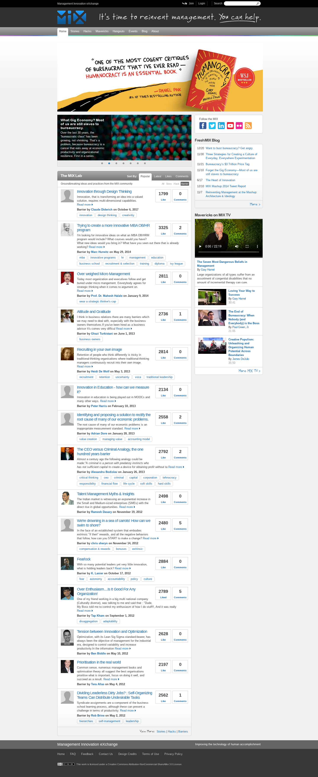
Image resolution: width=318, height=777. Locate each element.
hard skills (164, 483)
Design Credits (127, 754)
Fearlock (83, 559)
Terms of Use (150, 754)
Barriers (183, 731)
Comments (182, 176)
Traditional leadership (159, 377)
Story (169, 183)
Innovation (85, 215)
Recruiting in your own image (99, 349)
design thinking (107, 215)
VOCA (138, 377)
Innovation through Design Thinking (104, 191)
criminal (119, 477)
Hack (176, 183)
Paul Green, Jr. (240, 327)
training (144, 263)
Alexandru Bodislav (104, 472)
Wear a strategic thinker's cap (97, 301)
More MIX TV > (249, 370)
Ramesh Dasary (101, 512)
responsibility (87, 483)
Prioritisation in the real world (99, 662)
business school (89, 263)
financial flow (109, 483)
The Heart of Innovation (220, 180)
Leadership (132, 721)
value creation (88, 439)
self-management (109, 721)
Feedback (87, 754)
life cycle (129, 483)
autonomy (96, 579)
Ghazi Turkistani (102, 333)
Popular (145, 176)
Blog (144, 31)
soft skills (146, 483)
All (163, 183)
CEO (106, 477)
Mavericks (102, 31)
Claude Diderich (101, 209)
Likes (168, 176)
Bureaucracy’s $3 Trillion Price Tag (227, 164)
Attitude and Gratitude (94, 312)
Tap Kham (97, 615)
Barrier (184, 183)
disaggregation (88, 621)
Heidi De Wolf (100, 371)
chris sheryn (99, 543)
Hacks (88, 31)
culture (148, 579)
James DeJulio (240, 359)
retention (104, 377)
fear (81, 579)
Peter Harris (99, 406)
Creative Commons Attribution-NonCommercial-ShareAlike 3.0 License (144, 764)
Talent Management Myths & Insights (105, 494)
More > (255, 204)
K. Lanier (97, 573)
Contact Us (106, 754)
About (155, 31)
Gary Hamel (208, 269)
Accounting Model (139, 439)
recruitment (86, 377)
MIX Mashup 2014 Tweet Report (226, 186)
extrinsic (137, 548)
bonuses (121, 548)
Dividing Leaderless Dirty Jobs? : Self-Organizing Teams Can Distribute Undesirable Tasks (114, 695)
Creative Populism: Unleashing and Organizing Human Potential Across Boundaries (241, 347)
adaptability (110, 621)
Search (218, 3)
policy (134, 579)
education (157, 257)
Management (137, 257)
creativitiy (128, 215)
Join (191, 3)
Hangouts (119, 31)
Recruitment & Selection (119, 263)
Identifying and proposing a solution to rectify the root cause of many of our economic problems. (114, 417)
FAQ (73, 754)
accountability (116, 579)
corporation (150, 477)
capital (133, 477)
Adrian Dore (99, 433)
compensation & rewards (94, 548)
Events (133, 31)
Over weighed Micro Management (103, 274)
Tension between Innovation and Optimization (112, 631)
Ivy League (176, 263)
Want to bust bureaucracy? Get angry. (229, 148)
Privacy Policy (173, 754)
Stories (75, 31)
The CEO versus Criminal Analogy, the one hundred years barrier (110, 451)
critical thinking (88, 477)
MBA (82, 257)
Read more (84, 204)
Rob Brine (97, 715)
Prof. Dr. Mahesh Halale (106, 295)
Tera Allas (97, 684)
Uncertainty (122, 377)
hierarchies (86, 721)
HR (122, 257)
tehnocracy (170, 477)
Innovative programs (103, 257)
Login (201, 3)
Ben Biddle (98, 653)
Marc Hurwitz (100, 252)
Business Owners (89, 339)
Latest (157, 176)
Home (62, 31)
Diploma (159, 263)
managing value (112, 439)
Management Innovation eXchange (78, 3)
